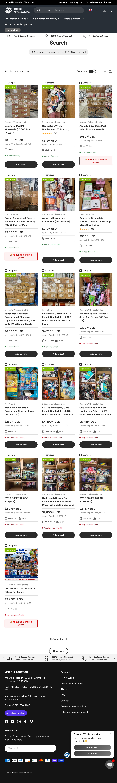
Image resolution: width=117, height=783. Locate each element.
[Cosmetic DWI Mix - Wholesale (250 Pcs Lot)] (58, 101)
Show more (58, 651)
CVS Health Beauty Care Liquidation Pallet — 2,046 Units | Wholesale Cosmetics (58, 501)
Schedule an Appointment (99, 2)
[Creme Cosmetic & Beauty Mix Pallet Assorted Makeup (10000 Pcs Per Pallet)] (21, 194)
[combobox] (59, 10)
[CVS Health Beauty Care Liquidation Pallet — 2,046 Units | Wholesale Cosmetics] (58, 474)
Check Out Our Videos (72, 683)
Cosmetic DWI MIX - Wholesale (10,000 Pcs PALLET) (17, 129)
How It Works (67, 677)
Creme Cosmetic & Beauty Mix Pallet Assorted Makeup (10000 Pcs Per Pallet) (20, 221)
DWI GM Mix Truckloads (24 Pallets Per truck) (20, 590)
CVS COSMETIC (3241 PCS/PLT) (16, 500)
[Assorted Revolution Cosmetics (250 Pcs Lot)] (58, 194)
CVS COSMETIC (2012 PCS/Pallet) (91, 500)
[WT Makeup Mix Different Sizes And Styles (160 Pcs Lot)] (95, 289)
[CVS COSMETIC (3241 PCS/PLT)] (21, 474)
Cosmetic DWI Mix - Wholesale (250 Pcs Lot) (55, 127)
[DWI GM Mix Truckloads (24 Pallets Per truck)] (21, 564)
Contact (65, 700)
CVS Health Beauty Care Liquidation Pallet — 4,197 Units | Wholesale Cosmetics (95, 411)
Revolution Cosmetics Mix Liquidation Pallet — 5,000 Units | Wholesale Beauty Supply (56, 318)
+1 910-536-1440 (21, 705)
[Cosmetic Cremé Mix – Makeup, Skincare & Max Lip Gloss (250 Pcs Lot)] (95, 194)
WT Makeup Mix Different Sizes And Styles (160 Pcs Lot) (93, 317)
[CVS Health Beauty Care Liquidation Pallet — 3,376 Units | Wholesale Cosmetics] (58, 383)
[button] (93, 9)
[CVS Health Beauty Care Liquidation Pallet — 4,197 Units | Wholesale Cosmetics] (95, 383)
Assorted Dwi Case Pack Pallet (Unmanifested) (93, 127)
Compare (82, 71)
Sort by (9, 71)
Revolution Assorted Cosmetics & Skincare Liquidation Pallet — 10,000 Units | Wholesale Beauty (20, 318)
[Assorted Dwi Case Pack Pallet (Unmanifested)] (95, 101)
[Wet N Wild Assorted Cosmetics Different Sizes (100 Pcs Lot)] (21, 383)
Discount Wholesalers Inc (21, 772)
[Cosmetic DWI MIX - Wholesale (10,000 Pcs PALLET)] (21, 101)
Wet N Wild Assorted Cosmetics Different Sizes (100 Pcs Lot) (19, 411)
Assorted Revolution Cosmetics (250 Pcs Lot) (56, 220)
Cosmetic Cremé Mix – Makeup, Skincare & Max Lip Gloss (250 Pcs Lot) (95, 221)
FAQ (63, 694)
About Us (65, 689)
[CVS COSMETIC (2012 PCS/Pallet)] (95, 474)
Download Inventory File (70, 2)
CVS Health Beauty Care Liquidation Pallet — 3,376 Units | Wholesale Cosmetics (58, 411)
